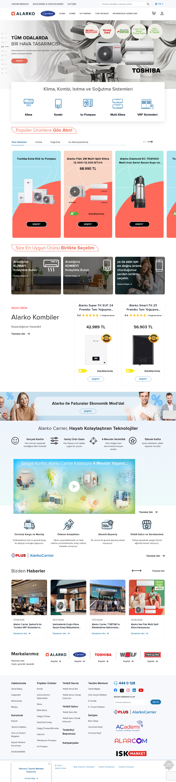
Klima (62, 13)
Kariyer (14, 721)
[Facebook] (115, 691)
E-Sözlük (92, 701)
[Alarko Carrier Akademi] (129, 725)
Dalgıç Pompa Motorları (48, 728)
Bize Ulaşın (93, 721)
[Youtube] (141, 691)
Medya (14, 707)
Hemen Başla (19, 276)
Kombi (72, 13)
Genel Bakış (16, 689)
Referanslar (16, 701)
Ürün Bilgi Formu (96, 214)
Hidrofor (41, 734)
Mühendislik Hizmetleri (125, 13)
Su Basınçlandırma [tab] (78, 142)
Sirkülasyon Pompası (46, 740)
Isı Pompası (85, 13)
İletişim (72, 4)
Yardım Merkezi (20, 4)
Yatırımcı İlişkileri (18, 727)
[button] (6, 33)
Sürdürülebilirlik (18, 751)
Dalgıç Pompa (43, 716)
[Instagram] (128, 691)
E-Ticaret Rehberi (96, 707)
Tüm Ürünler (102, 13)
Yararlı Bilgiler (94, 689)
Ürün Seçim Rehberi (97, 695)
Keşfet (54, 661)
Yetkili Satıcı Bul (70, 712)
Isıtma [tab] (38, 142)
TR (159, 4)
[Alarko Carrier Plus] (135, 712)
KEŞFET (19, 61)
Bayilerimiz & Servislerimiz (48, 4)
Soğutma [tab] (55, 142)
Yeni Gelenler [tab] (19, 142)
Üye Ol (156, 702)
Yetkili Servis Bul (70, 689)
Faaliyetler (16, 695)
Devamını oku (20, 633)
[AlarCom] (131, 740)
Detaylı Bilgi (30, 778)
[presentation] (145, 142)
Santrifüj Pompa (44, 722)
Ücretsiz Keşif (94, 733)
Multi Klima (42, 710)
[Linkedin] (134, 691)
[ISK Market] (131, 753)
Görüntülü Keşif (95, 727)
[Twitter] (122, 690)
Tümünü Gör (18, 333)
